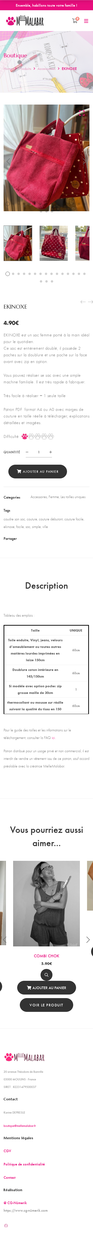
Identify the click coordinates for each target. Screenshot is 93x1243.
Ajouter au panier (41, 471)
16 (41, 211)
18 (52, 211)
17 (46, 211)
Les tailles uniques (73, 497)
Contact (10, 1177)
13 (73, 204)
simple (36, 526)
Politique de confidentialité (24, 1163)
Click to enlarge (82, 112)
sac (28, 526)
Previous (8, 161)
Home (8, 68)
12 (68, 204)
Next (84, 161)
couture (32, 519)
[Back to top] (80, 1230)
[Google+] (50, 538)
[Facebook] (33, 538)
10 (57, 204)
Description (46, 584)
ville (45, 526)
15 (84, 204)
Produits (25, 68)
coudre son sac (14, 519)
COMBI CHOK (46, 956)
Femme (54, 497)
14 (79, 204)
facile (20, 526)
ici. (54, 737)
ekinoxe (9, 526)
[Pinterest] (58, 538)
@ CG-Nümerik (15, 1202)
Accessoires (46, 68)
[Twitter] (42, 538)
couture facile (73, 519)
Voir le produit (46, 1004)
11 (62, 204)
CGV (7, 1150)
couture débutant (51, 519)
